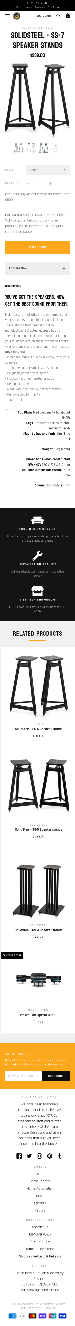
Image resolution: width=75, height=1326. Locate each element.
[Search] (58, 16)
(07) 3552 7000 (47, 1284)
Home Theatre (40, 1181)
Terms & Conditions (40, 1249)
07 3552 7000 (42, 3)
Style (9, 170)
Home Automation (40, 1188)
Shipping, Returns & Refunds (40, 1256)
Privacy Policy (40, 1241)
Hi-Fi (40, 1173)
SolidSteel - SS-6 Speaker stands (38, 729)
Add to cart (37, 247)
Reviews (40, 7)
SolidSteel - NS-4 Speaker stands (38, 930)
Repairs (40, 1210)
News (28, 7)
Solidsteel (38, 724)
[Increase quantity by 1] (50, 183)
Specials (40, 1203)
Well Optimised (47, 1308)
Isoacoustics (38, 1010)
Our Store (54, 7)
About (19, 7)
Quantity (12, 183)
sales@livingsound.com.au (40, 1290)
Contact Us (40, 1227)
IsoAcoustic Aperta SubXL (38, 1015)
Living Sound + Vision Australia (36, 1304)
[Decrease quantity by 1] (28, 183)
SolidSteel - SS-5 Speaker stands (38, 829)
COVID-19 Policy (40, 1234)
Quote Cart (43, 16)
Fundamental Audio (37, 27)
